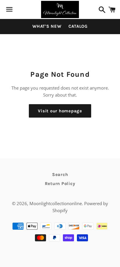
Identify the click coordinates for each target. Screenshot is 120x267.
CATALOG (78, 26)
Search (60, 174)
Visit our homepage (60, 111)
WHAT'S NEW (46, 26)
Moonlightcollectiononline (55, 203)
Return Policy (60, 183)
